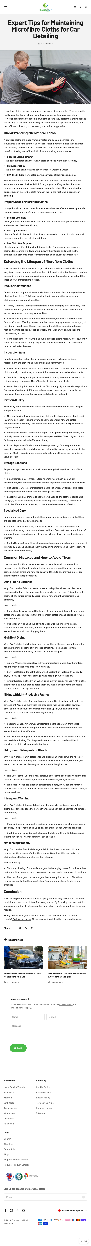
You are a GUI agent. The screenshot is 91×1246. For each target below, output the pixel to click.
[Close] (83, 1178)
